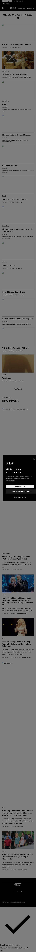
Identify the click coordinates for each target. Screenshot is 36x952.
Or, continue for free (20, 497)
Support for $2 (20, 486)
